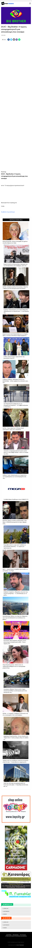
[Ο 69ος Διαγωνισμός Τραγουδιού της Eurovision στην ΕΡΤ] (16, 346)
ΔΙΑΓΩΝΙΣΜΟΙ (6, 911)
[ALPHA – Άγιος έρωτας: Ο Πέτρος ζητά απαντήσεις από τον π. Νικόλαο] (15, 418)
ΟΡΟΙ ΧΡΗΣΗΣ (23, 934)
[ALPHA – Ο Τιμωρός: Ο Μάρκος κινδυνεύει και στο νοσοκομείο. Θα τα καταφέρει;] (15, 703)
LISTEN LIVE (5, 908)
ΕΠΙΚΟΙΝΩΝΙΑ (16, 934)
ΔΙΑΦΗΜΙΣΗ (8, 934)
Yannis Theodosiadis (20, 945)
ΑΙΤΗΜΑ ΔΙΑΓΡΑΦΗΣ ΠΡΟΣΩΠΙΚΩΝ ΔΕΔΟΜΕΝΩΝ (16, 936)
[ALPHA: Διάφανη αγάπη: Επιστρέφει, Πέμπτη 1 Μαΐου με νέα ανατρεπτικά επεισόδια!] (15, 276)
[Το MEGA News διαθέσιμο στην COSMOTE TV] (16, 489)
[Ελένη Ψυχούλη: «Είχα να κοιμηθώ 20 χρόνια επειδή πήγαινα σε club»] (15, 231)
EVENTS (5, 914)
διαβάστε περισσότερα (8, 212)
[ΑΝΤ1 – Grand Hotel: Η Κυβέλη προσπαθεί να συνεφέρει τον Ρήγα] (15, 559)
